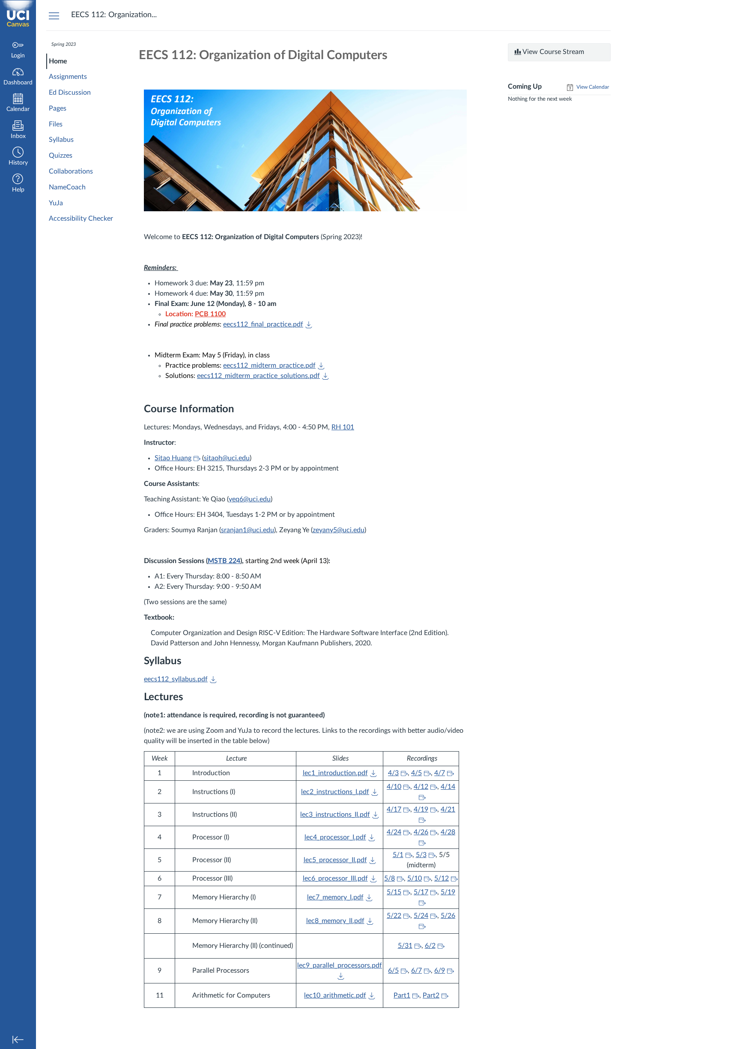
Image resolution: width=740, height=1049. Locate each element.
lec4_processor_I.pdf (335, 837)
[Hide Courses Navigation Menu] (54, 15)
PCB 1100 (210, 314)
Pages (57, 108)
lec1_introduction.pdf (335, 773)
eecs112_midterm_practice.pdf (269, 365)
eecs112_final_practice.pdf (263, 324)
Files (56, 124)
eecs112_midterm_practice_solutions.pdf (258, 375)
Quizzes (60, 155)
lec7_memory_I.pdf (335, 897)
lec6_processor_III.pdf (335, 878)
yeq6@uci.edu (250, 499)
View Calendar (592, 87)
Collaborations (71, 171)
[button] (18, 157)
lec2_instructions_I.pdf (335, 791)
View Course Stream (552, 51)
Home (58, 61)
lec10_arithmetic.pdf (335, 995)
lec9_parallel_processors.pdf (339, 965)
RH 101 (342, 427)
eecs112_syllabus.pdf (176, 679)
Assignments (68, 76)
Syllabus (61, 139)
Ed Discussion (70, 92)
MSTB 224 (224, 560)
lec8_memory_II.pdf (335, 920)
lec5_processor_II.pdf (335, 860)
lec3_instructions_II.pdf (335, 814)
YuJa (56, 203)
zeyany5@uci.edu (338, 530)
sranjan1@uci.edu (247, 530)
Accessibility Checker (81, 218)
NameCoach (67, 187)
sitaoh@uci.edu (227, 458)
